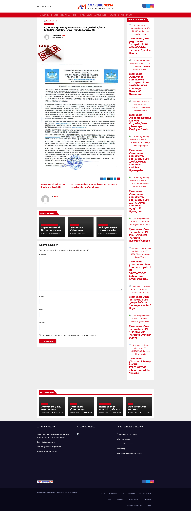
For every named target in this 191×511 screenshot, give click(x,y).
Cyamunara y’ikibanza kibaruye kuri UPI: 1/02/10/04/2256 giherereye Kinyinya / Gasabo (140, 122)
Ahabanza (44, 15)
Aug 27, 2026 (74, 413)
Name (42, 296)
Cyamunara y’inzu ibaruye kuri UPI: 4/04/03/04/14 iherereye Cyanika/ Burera (140, 332)
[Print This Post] (45, 21)
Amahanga (65, 15)
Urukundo (114, 15)
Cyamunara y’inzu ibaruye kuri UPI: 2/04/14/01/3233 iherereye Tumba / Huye (140, 302)
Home (103, 493)
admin (64, 35)
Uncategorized (49, 24)
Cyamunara (44, 404)
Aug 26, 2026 (103, 413)
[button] (153, 15)
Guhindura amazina (105, 404)
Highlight (44, 224)
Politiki (54, 15)
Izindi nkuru (147, 499)
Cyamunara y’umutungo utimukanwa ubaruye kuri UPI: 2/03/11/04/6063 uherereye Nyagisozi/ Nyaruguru (139, 83)
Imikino (75, 15)
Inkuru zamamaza (134, 499)
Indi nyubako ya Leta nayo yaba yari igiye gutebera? (107, 231)
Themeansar (73, 492)
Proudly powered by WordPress (46, 492)
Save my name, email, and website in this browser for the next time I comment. (69, 335)
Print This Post (51, 21)
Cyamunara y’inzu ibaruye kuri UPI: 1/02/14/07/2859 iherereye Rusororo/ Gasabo (139, 235)
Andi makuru (126, 15)
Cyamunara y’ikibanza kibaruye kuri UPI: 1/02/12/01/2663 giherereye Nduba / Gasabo (140, 365)
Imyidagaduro (86, 15)
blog (122, 493)
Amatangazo (101, 15)
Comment (43, 255)
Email (41, 309)
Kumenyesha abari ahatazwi (134, 505)
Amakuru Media (54, 233)
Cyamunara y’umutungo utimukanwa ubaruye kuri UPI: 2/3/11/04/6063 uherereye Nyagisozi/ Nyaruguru (139, 201)
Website (42, 322)
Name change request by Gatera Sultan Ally (109, 409)
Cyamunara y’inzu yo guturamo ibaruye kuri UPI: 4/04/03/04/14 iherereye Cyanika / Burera (140, 45)
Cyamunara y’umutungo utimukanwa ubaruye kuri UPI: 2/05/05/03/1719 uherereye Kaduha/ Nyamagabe (139, 160)
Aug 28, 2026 (45, 413)
